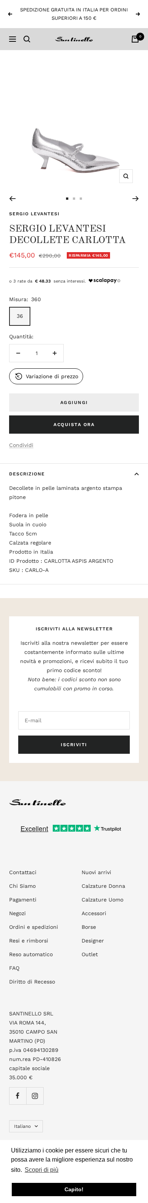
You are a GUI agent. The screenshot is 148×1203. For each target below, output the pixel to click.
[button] (46, 376)
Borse (89, 927)
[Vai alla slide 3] (81, 198)
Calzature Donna (103, 886)
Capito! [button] (74, 1189)
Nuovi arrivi (96, 872)
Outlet (90, 954)
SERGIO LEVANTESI (34, 213)
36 (20, 316)
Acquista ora (74, 424)
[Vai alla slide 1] (67, 198)
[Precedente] (12, 198)
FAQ (14, 968)
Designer (93, 941)
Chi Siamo (22, 886)
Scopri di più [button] (41, 1170)
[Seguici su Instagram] (34, 1095)
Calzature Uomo (102, 900)
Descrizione (27, 474)
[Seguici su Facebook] (17, 1095)
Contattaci (22, 872)
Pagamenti (22, 900)
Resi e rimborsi (28, 941)
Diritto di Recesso (32, 982)
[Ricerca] (27, 39)
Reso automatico (31, 954)
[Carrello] (135, 39)
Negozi (17, 913)
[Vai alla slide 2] (74, 198)
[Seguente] (135, 198)
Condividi (21, 445)
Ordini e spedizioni (33, 927)
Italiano (22, 1126)
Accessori (94, 913)
